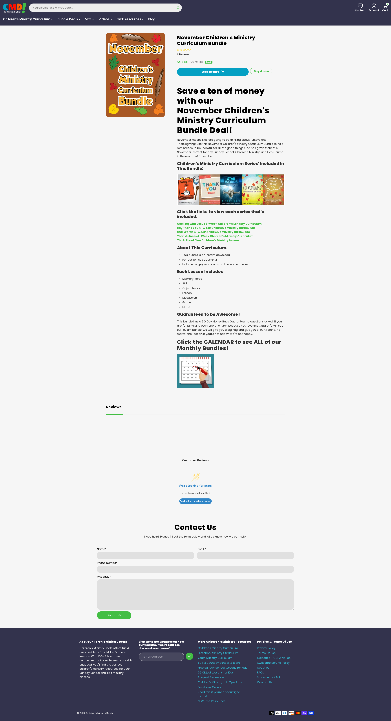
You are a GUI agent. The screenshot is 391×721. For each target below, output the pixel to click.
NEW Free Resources (211, 701)
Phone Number (107, 563)
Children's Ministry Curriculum (218, 648)
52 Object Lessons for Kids (216, 672)
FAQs (260, 672)
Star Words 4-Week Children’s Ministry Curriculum (213, 232)
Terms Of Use (266, 653)
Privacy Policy (266, 648)
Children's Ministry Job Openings (220, 682)
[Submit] (189, 656)
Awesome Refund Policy (273, 663)
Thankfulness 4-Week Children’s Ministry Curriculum (215, 236)
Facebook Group (209, 687)
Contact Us (264, 682)
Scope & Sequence (211, 677)
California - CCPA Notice (274, 658)
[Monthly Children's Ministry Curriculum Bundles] (195, 387)
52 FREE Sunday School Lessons (219, 663)
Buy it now (261, 71)
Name (101, 549)
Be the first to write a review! (195, 501)
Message (104, 576)
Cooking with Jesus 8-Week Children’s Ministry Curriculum (219, 224)
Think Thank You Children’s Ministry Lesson (208, 240)
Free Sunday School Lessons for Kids (222, 668)
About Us (263, 668)
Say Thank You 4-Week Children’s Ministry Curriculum (216, 228)
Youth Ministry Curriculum (215, 658)
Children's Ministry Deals (99, 713)
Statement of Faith (270, 677)
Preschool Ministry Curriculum (218, 653)
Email (201, 549)
